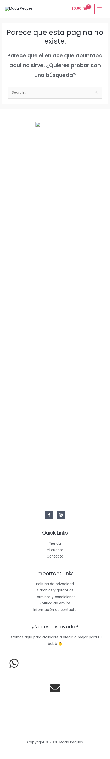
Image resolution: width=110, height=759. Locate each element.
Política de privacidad (55, 584)
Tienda (55, 543)
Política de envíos (55, 603)
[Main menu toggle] (99, 9)
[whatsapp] (14, 663)
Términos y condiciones (55, 597)
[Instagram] (61, 515)
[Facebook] (49, 515)
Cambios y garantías (55, 590)
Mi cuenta (55, 550)
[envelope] (55, 688)
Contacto (55, 556)
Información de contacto (55, 609)
